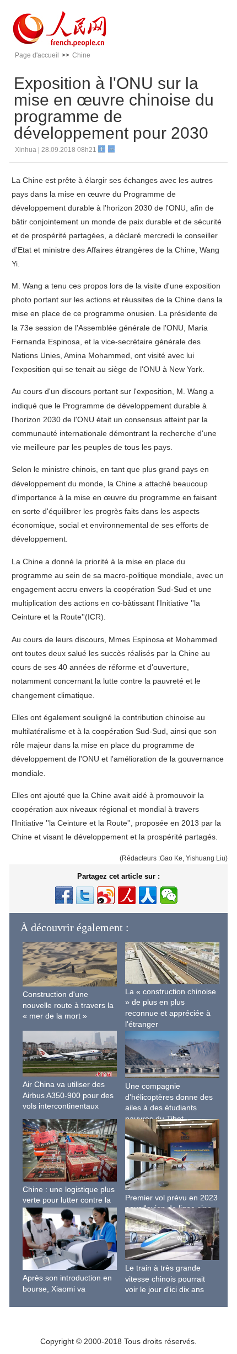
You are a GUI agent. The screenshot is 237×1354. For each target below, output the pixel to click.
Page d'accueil (37, 55)
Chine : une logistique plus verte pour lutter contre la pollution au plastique (69, 1200)
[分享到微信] (168, 895)
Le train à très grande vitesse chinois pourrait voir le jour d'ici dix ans (165, 1278)
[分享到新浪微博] (106, 895)
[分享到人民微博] (127, 895)
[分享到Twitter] (85, 895)
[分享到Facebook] (64, 895)
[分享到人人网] (148, 895)
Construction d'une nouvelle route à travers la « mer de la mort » (68, 1005)
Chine (81, 55)
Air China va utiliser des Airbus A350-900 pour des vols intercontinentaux (68, 1095)
